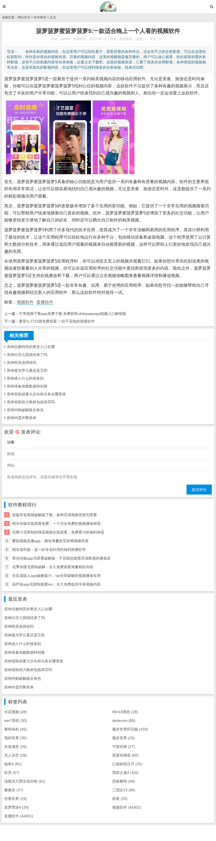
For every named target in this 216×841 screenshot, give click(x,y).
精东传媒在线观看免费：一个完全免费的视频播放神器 (56, 523)
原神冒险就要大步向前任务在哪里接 (36, 394)
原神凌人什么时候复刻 (25, 378)
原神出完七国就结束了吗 (27, 354)
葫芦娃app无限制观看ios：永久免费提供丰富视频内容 (56, 584)
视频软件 (25, 302)
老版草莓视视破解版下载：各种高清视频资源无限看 (54, 515)
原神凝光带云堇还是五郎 (27, 370)
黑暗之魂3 (125, 773)
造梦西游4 (16, 807)
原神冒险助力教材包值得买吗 (31, 402)
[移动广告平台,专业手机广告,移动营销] (108, 6)
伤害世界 (15, 799)
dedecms (123, 720)
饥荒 (11, 773)
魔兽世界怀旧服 (130, 729)
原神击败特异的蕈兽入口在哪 (31, 347)
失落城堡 (15, 746)
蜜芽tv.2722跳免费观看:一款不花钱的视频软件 (57, 321)
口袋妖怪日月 (127, 764)
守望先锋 (123, 746)
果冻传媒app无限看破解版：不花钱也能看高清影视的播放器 (61, 558)
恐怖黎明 (123, 781)
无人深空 (15, 755)
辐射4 (13, 764)
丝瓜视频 (15, 712)
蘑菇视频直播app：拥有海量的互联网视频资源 (50, 541)
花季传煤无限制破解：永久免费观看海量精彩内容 (52, 567)
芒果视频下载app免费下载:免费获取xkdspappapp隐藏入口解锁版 (72, 313)
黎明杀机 (15, 729)
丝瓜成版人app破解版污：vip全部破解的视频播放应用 (56, 575)
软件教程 (40, 17)
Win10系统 (125, 712)
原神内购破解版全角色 (25, 410)
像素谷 (13, 790)
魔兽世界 (123, 738)
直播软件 (44, 302)
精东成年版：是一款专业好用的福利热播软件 (49, 549)
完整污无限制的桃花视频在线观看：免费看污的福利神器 (58, 532)
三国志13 (123, 790)
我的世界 (15, 738)
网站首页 (24, 17)
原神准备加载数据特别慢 (27, 386)
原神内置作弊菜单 (21, 418)
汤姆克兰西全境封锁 (24, 781)
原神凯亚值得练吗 (21, 362)
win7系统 (15, 720)
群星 (119, 799)
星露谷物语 (125, 755)
